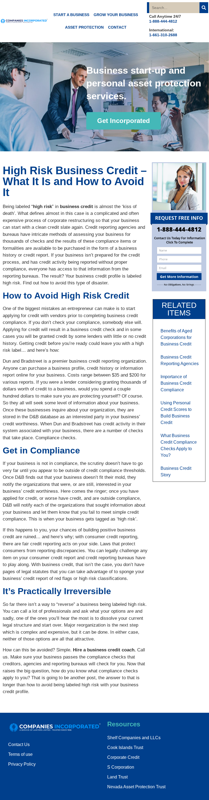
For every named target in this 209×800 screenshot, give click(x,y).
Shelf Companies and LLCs (134, 737)
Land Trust (117, 777)
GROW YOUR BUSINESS (116, 15)
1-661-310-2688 (163, 35)
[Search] (203, 7)
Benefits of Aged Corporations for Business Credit (176, 337)
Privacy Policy (22, 764)
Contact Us (19, 744)
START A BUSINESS (71, 15)
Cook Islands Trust (125, 747)
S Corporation (120, 767)
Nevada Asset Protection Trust (136, 786)
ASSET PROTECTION (84, 27)
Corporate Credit (123, 757)
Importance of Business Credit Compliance (176, 383)
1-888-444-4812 (163, 21)
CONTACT (117, 27)
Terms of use (20, 754)
